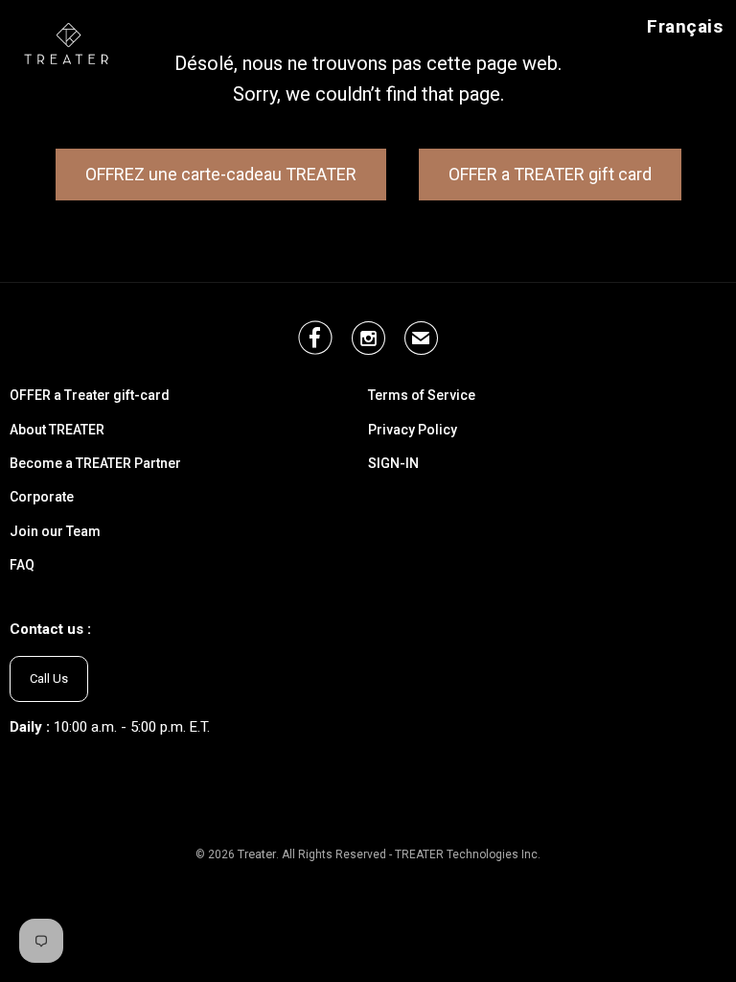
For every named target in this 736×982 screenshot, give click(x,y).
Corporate (42, 497)
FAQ (22, 565)
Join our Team (55, 532)
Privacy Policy (412, 430)
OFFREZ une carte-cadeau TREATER (220, 174)
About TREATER (57, 430)
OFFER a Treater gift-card (90, 395)
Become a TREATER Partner (95, 463)
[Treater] (69, 43)
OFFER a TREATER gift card (550, 174)
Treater (257, 854)
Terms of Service (421, 395)
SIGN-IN (393, 463)
